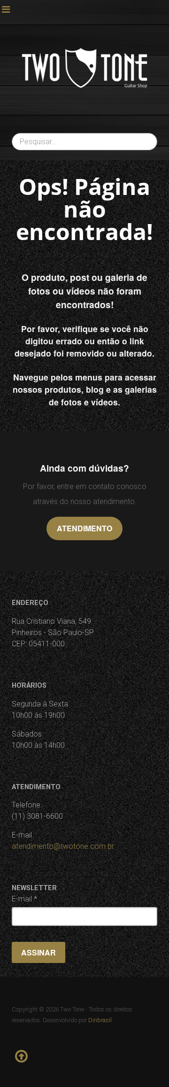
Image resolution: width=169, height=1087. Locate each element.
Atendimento (84, 528)
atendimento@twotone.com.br (63, 846)
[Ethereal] (84, 67)
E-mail (24, 898)
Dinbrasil (100, 1020)
